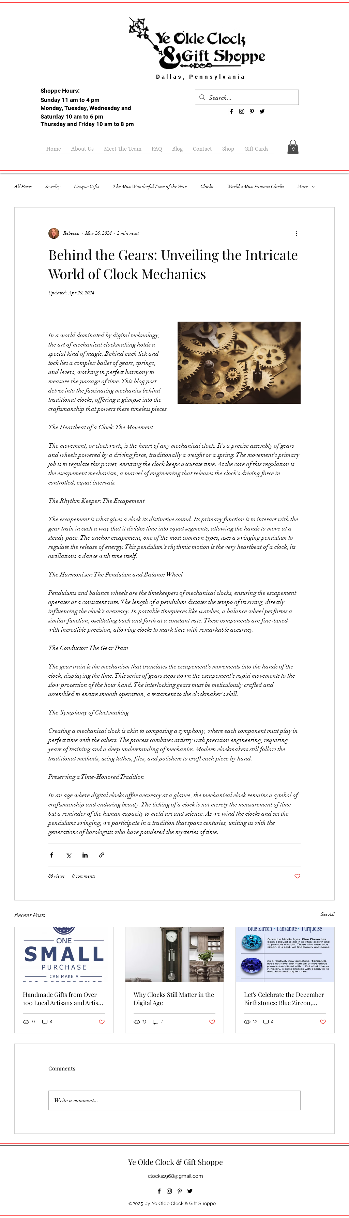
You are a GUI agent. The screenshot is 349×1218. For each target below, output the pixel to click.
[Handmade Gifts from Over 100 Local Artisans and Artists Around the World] (64, 954)
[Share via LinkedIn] (85, 855)
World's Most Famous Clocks (255, 186)
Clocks (206, 186)
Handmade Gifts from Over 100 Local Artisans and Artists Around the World (63, 998)
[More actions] (296, 233)
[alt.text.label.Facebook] (231, 111)
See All (328, 914)
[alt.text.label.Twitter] (262, 111)
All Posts (23, 186)
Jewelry (52, 186)
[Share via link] (101, 855)
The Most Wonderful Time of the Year (150, 186)
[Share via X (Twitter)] (68, 855)
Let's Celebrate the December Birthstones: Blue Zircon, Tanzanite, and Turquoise (284, 998)
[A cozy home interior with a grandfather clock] (174, 954)
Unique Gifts (86, 186)
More (303, 186)
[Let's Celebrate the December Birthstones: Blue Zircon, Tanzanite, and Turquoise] (285, 954)
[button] (293, 147)
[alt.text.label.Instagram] (241, 111)
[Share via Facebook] (51, 855)
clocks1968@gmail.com (175, 1176)
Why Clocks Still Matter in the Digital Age (174, 998)
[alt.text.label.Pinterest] (251, 111)
